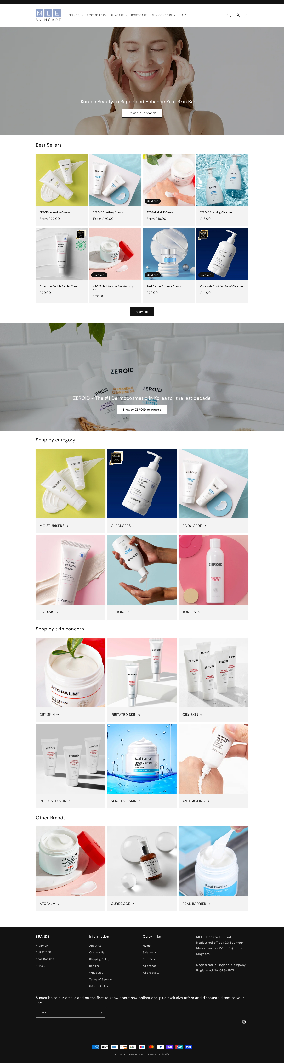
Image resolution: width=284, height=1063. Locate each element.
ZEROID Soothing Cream (108, 212)
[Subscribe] (101, 1013)
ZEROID (41, 966)
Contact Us (96, 952)
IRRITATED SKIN (123, 715)
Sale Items (150, 952)
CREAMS (47, 612)
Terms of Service (100, 979)
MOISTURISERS (52, 526)
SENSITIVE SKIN (123, 801)
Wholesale (96, 972)
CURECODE (120, 904)
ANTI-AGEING (193, 801)
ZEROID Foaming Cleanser (216, 212)
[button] (75, 15)
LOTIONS (118, 612)
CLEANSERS (121, 526)
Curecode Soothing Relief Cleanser (221, 286)
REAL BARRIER (194, 904)
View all (142, 312)
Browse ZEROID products (142, 409)
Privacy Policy (98, 986)
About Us (95, 945)
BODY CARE (192, 526)
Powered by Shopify (158, 1054)
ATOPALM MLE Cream (160, 212)
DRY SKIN (47, 715)
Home (147, 945)
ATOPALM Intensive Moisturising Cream (113, 288)
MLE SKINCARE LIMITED (135, 1054)
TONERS (189, 612)
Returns (94, 966)
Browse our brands (142, 113)
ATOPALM (47, 904)
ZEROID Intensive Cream (55, 212)
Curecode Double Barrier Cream (59, 286)
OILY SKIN (190, 715)
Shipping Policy (99, 959)
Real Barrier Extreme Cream (164, 286)
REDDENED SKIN (53, 801)
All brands (149, 966)
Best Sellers (150, 959)
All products (151, 972)
